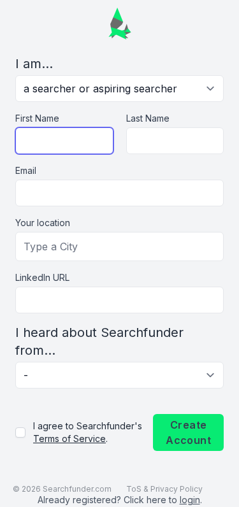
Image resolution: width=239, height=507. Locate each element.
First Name (37, 118)
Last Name (148, 118)
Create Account (188, 432)
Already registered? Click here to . (120, 499)
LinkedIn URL (42, 277)
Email (25, 170)
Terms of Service (69, 438)
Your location (42, 222)
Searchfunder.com (77, 489)
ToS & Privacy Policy (164, 489)
